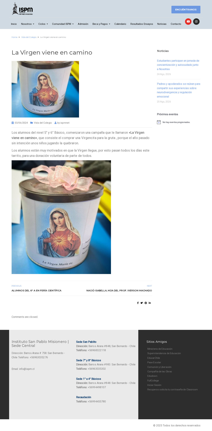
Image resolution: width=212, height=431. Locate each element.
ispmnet (64, 122)
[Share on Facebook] (138, 303)
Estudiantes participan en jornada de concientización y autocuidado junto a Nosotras (178, 65)
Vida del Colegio (43, 122)
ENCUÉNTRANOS (186, 9)
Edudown (152, 376)
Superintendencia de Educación (164, 353)
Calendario (120, 23)
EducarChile (153, 358)
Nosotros (26, 23)
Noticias (161, 23)
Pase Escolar (154, 362)
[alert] (179, 122)
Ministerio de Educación (159, 349)
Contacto (176, 23)
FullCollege (153, 380)
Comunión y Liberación (159, 367)
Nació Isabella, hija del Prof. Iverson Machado (119, 290)
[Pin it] (146, 303)
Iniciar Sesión (154, 385)
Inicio (14, 23)
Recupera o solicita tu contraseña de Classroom (172, 389)
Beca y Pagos (100, 23)
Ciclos (41, 23)
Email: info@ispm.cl (23, 369)
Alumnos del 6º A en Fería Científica (36, 290)
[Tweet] (141, 303)
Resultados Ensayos (142, 23)
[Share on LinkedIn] (150, 303)
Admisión (83, 23)
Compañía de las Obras (159, 371)
